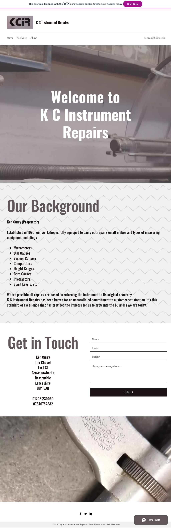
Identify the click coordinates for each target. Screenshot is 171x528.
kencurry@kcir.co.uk (154, 37)
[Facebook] (80, 513)
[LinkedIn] (90, 513)
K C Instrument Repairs (52, 22)
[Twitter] (85, 513)
